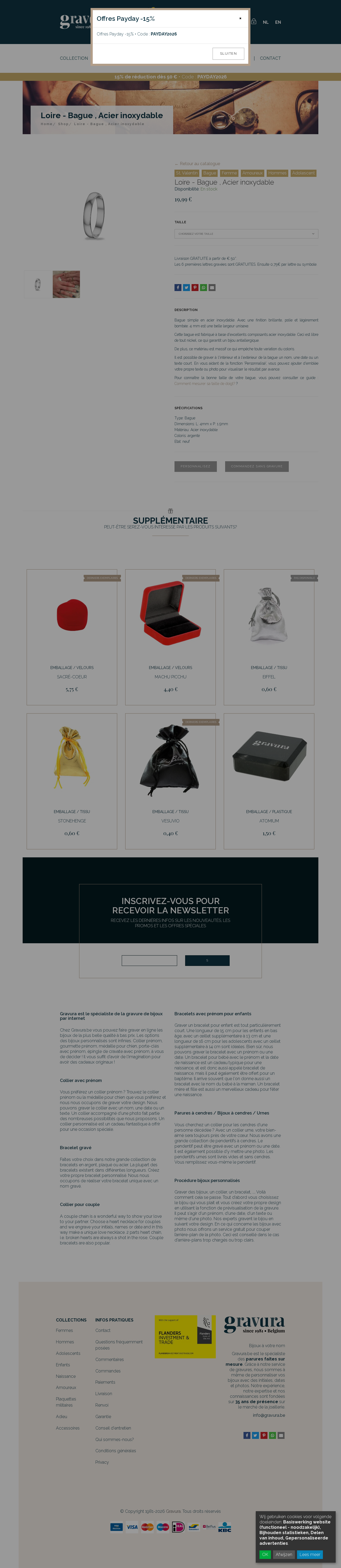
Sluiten (228, 53)
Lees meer (310, 1554)
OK (265, 1554)
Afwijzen (284, 1554)
